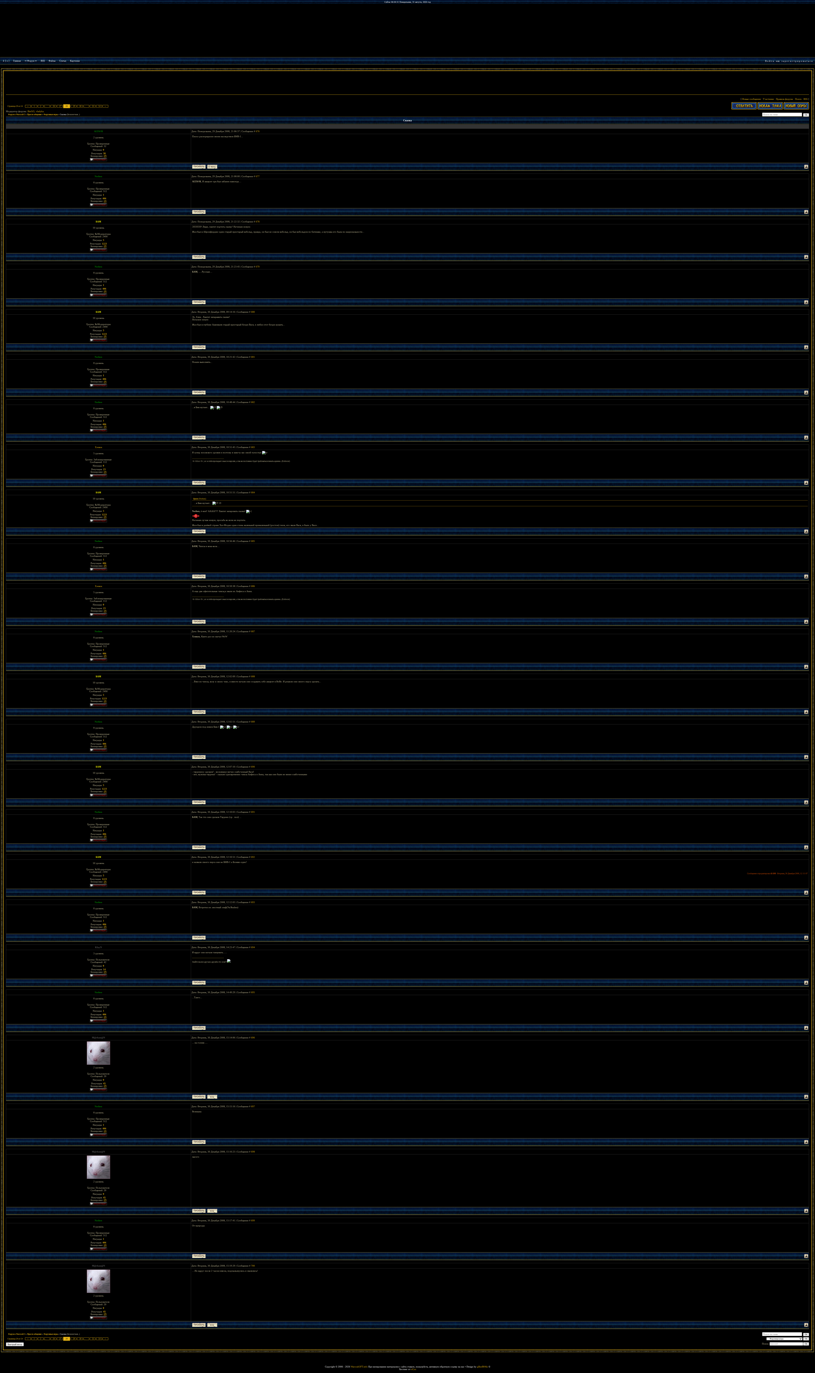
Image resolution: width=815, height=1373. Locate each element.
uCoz (413, 1369)
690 (253, 766)
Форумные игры (51, 114)
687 (253, 631)
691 (253, 812)
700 (253, 1265)
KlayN (98, 947)
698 (253, 1151)
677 (258, 176)
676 (258, 131)
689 (253, 721)
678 (258, 221)
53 (93, 106)
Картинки (75, 60)
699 (253, 1220)
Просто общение (34, 114)
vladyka (40, 111)
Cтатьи (62, 60)
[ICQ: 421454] (212, 1096)
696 (253, 1037)
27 (60, 106)
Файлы (52, 60)
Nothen (98, 176)
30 (80, 106)
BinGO (31, 111)
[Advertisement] (407, 83)
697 (253, 1106)
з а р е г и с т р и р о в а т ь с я (796, 61)
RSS (43, 60)
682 (253, 402)
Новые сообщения (751, 99)
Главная (17, 60)
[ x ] (7, 60)
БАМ (98, 221)
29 (74, 106)
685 (253, 541)
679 (258, 266)
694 (253, 947)
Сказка (63, 114)
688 (253, 676)
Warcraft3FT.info (359, 1366)
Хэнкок (98, 447)
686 (253, 586)
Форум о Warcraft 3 (16, 114)
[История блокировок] (105, 156)
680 (253, 312)
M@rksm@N (98, 1037)
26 (54, 106)
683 (253, 447)
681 (253, 357)
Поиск (798, 99)
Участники (768, 99)
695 (253, 992)
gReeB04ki (482, 1366)
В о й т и (769, 61)
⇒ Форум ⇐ (31, 60)
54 (99, 106)
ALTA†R (98, 131)
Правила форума (784, 99)
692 (253, 857)
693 (253, 902)
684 (253, 492)
